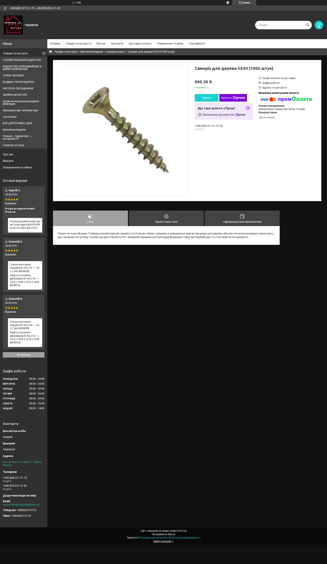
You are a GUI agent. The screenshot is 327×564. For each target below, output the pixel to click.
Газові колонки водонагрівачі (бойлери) (21, 102)
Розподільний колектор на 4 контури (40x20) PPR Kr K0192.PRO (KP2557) (25, 224)
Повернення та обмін (170, 43)
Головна (55, 43)
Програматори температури (20, 110)
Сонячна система (13, 145)
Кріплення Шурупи (91, 51)
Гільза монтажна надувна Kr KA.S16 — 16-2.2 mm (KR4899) (25, 268)
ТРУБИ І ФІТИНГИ (13, 75)
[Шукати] (307, 25)
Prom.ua (182, 531)
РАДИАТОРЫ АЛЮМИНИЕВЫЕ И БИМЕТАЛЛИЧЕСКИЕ (22, 68)
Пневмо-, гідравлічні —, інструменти (17, 137)
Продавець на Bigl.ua (163, 534)
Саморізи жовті (115, 51)
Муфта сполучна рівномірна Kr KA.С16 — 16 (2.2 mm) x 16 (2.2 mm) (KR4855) (24, 280)
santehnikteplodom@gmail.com (21, 504)
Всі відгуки (23, 354)
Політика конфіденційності (186, 537)
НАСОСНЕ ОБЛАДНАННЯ (18, 88)
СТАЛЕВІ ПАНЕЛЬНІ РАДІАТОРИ (22, 59)
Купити (206, 97)
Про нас (101, 43)
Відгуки (8, 160)
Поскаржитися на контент (154, 537)
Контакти (117, 43)
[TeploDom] (13, 24)
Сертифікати (197, 43)
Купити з (226, 97)
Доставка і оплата (140, 43)
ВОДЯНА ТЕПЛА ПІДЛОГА (18, 81)
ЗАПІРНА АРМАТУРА (15, 94)
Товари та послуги (77, 43)
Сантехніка (9, 116)
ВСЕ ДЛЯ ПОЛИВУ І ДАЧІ (17, 123)
